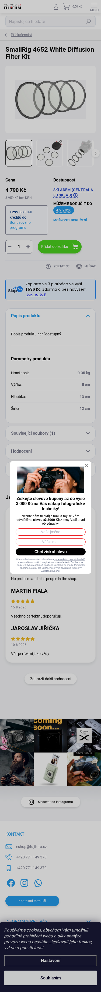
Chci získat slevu (50, 551)
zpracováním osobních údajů (69, 559)
